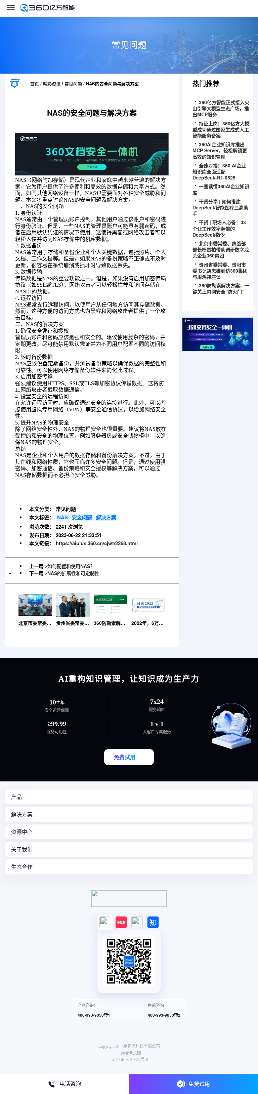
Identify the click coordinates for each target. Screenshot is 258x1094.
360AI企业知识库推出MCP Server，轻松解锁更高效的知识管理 (219, 150)
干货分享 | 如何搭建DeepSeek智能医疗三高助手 (220, 207)
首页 (34, 83)
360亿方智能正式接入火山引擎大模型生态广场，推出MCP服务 (220, 108)
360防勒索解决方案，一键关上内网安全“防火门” (220, 288)
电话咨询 (70, 1084)
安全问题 (82, 517)
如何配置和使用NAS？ (71, 566)
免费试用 (199, 1084)
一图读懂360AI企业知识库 (220, 189)
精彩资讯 (51, 83)
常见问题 (73, 83)
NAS (62, 517)
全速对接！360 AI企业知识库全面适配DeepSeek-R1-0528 (219, 171)
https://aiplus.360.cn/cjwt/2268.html (97, 543)
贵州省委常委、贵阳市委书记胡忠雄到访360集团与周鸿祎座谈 (220, 270)
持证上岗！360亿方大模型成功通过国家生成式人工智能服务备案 (220, 129)
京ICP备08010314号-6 (129, 1059)
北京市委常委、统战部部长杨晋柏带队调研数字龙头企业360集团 (220, 249)
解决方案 (106, 517)
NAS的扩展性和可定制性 (73, 573)
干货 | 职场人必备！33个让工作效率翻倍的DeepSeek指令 (219, 228)
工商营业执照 (129, 1053)
